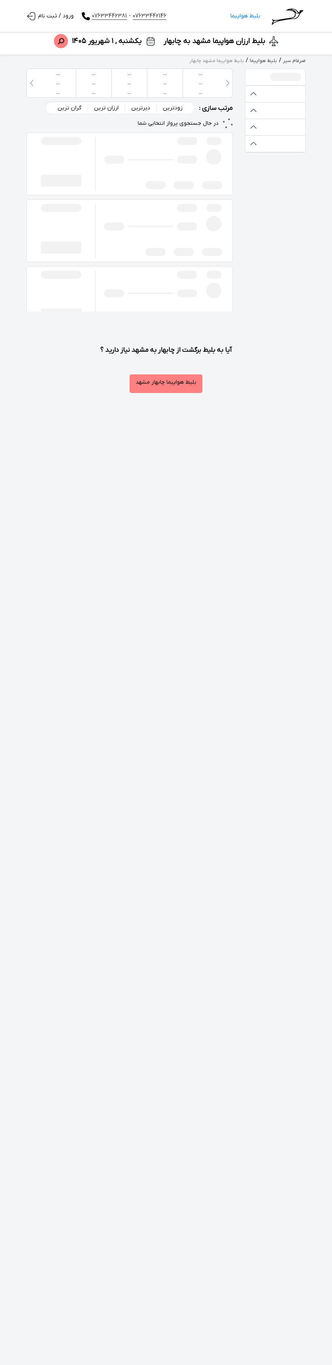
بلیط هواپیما (245, 16)
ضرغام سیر (294, 61)
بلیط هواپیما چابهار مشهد (166, 382)
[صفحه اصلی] (287, 16)
